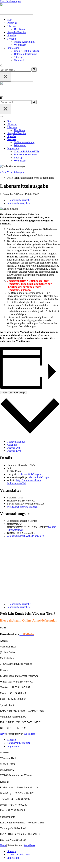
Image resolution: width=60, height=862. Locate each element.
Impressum (13, 746)
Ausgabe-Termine (16, 32)
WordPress (29, 733)
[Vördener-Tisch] (30, 9)
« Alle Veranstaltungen (12, 172)
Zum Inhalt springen (10, 1)
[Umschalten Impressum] (58, 148)
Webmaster (20, 44)
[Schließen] (5, 77)
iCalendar (12, 444)
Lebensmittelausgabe (19, 200)
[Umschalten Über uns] (58, 127)
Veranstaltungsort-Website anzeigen (25, 535)
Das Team (19, 29)
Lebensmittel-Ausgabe (30, 474)
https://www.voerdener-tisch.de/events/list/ (24, 482)
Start (9, 19)
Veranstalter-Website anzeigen (22, 506)
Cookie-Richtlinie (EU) (26, 51)
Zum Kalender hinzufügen (13, 392)
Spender (11, 35)
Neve (3, 733)
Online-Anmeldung (24, 41)
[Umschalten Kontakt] (58, 139)
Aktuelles (12, 22)
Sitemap (18, 57)
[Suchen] (1, 65)
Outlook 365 (13, 447)
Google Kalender (16, 441)
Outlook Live (14, 450)
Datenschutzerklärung (25, 54)
